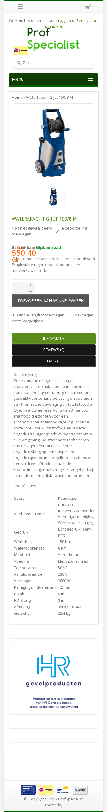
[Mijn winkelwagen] (88, 7)
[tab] (54, 338)
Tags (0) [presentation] (53, 361)
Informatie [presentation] (53, 338)
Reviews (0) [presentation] (53, 349)
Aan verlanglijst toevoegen (40, 315)
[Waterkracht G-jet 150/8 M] (53, 197)
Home (17, 97)
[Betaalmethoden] (53, 793)
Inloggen (63, 20)
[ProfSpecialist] (53, 39)
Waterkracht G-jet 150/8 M (49, 97)
